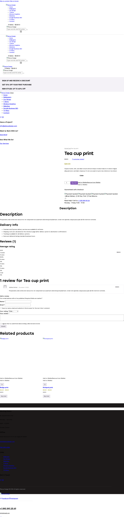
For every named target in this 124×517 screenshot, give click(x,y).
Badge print (4, 387)
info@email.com (5, 513)
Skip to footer (14, 1)
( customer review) (78, 159)
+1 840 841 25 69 (8, 508)
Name (2, 301)
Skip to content (5, 1)
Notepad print (48, 387)
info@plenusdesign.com (8, 126)
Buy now (74, 183)
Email (2, 305)
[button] (89, 182)
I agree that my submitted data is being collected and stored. (21, 324)
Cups (69, 148)
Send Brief (3, 135)
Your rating (4, 311)
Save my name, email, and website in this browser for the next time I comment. (26, 308)
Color (82, 175)
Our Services (4, 143)
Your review (4, 313)
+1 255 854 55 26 (84, 200)
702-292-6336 (5, 447)
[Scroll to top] (1, 516)
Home (66, 148)
